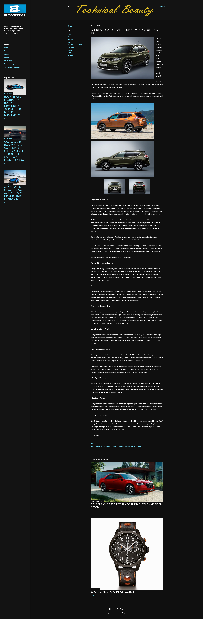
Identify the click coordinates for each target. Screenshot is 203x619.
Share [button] (70, 26)
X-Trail (70, 55)
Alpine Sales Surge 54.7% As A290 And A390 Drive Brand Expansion (13, 193)
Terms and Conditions (12, 67)
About (6, 54)
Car (69, 42)
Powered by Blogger (118, 609)
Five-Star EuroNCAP (75, 45)
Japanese (71, 47)
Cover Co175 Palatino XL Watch (112, 591)
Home (6, 47)
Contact (7, 57)
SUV (69, 53)
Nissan (70, 50)
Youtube (7, 51)
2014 (69, 34)
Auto (69, 37)
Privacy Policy (9, 64)
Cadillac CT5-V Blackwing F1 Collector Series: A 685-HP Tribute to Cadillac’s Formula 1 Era (14, 151)
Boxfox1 (71, 39)
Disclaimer (8, 61)
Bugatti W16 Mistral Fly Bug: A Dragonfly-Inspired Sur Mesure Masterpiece (12, 106)
